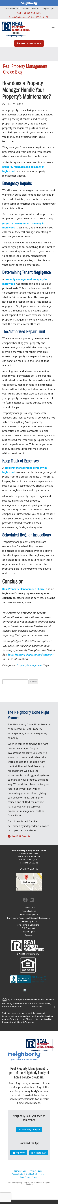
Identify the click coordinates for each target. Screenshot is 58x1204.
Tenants (25, 8)
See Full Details (20, 836)
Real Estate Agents (28, 914)
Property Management (29, 665)
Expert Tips (48, 8)
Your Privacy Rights (28, 1177)
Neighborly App (28, 921)
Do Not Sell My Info (35, 1174)
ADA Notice (37, 1006)
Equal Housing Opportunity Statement (30, 654)
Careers (28, 935)
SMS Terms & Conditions (28, 925)
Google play (40, 1152)
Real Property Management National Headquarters (28, 918)
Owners (35, 8)
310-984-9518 (34, 12)
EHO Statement (28, 928)
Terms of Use (20, 1170)
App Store (20, 1152)
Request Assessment (29, 43)
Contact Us (28, 907)
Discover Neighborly (27, 1129)
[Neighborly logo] (29, 3)
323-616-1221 (42, 17)
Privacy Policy (36, 1170)
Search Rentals (11, 8)
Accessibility (17, 1174)
